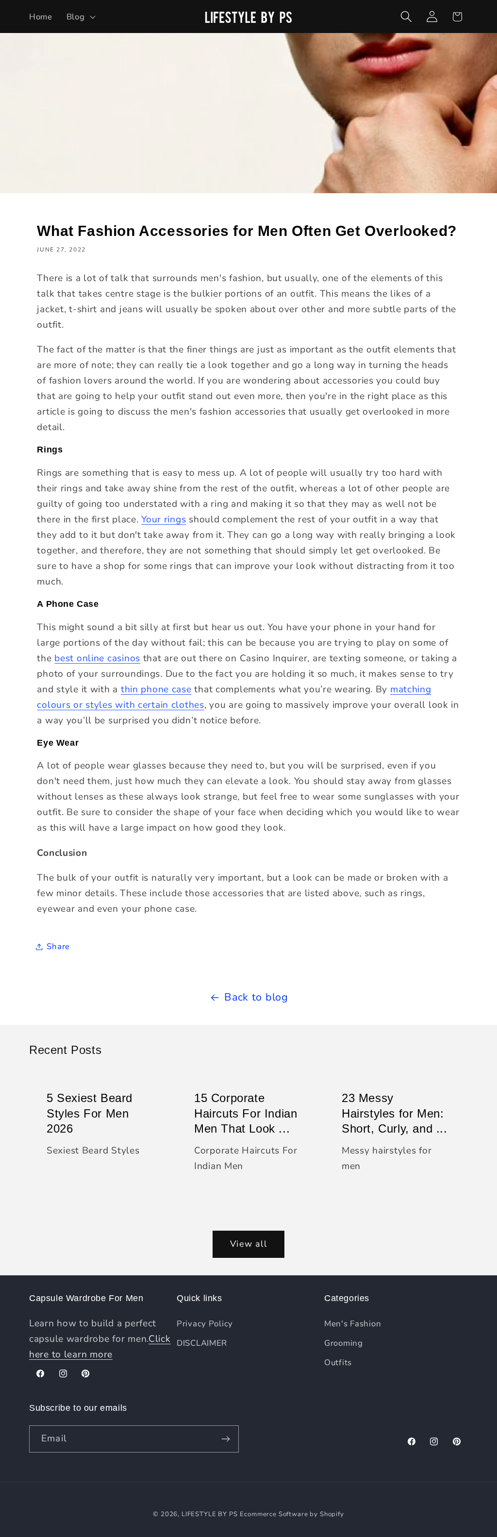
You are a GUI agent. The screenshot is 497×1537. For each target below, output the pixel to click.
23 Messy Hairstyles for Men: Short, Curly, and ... (394, 1113)
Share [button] (58, 946)
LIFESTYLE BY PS (210, 1514)
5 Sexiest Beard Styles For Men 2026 (90, 1113)
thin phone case (156, 689)
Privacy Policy (205, 1323)
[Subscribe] (225, 1439)
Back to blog (256, 997)
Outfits (338, 1362)
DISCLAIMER (202, 1343)
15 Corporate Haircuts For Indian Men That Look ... (245, 1113)
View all (248, 1244)
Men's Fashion (352, 1323)
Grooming (343, 1343)
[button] (79, 16)
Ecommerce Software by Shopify (292, 1514)
